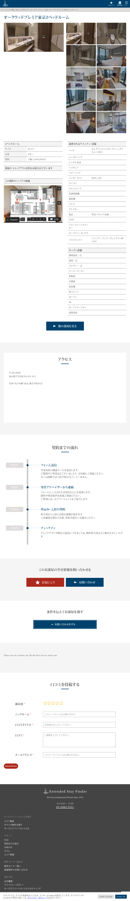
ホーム (3, 10)
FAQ (6, 840)
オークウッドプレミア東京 (40, 10)
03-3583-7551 (65, 807)
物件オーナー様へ (12, 866)
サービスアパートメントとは (16, 828)
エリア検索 (11, 10)
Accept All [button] (121, 896)
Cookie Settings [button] (105, 896)
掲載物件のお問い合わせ (16, 870)
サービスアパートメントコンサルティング (22, 889)
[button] (126, 2)
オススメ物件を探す (13, 825)
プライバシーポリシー (14, 885)
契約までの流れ (11, 844)
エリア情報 (9, 855)
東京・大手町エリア (22, 10)
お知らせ (8, 847)
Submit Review (11, 766)
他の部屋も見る (67, 326)
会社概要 (8, 881)
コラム (7, 851)
